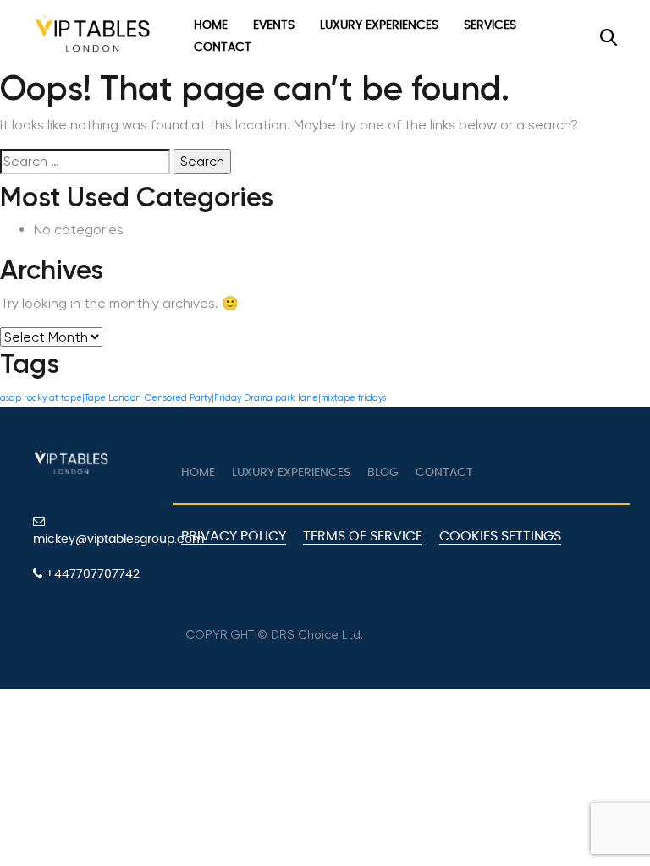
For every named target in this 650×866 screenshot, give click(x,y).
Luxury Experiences (379, 25)
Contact (222, 47)
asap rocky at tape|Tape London (70, 397)
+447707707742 (91, 574)
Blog (383, 473)
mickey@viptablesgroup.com (96, 539)
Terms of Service (362, 536)
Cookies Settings (500, 536)
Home (211, 25)
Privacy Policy (233, 536)
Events (274, 25)
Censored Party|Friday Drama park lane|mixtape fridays (265, 397)
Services (490, 25)
